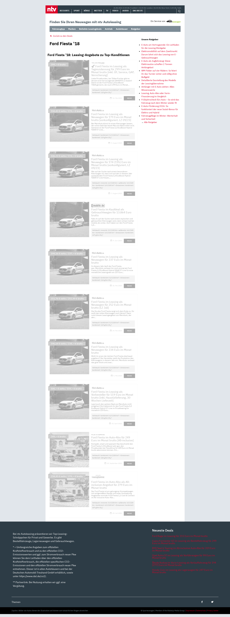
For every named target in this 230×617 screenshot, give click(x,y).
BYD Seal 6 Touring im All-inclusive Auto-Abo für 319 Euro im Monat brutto (183, 549)
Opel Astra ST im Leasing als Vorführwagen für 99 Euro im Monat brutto (183, 556)
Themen (16, 602)
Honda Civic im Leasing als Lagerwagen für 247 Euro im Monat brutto (182, 571)
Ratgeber (135, 29)
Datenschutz (201, 610)
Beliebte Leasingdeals (90, 29)
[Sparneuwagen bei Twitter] (212, 601)
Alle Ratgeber (150, 122)
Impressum (190, 610)
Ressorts (64, 10)
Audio (125, 10)
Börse (87, 10)
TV (107, 10)
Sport (77, 10)
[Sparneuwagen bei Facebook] (202, 601)
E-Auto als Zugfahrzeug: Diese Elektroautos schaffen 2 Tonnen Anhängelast (156, 64)
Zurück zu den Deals (62, 36)
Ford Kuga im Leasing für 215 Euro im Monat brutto (180, 536)
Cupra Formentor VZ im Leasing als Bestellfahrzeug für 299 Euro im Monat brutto (184, 542)
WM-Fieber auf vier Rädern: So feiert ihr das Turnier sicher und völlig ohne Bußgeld (159, 73)
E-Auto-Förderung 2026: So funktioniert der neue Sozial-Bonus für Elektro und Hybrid (159, 109)
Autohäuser (122, 29)
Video (115, 10)
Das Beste (138, 10)
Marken (72, 29)
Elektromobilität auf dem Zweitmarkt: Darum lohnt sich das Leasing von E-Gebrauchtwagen (159, 54)
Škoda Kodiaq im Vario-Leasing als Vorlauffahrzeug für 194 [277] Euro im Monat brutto (184, 564)
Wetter (98, 10)
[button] (52, 9)
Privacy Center (212, 610)
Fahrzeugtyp (58, 29)
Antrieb (109, 29)
